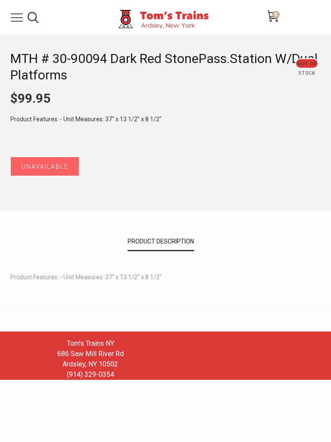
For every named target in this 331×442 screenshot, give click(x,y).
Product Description (161, 241)
